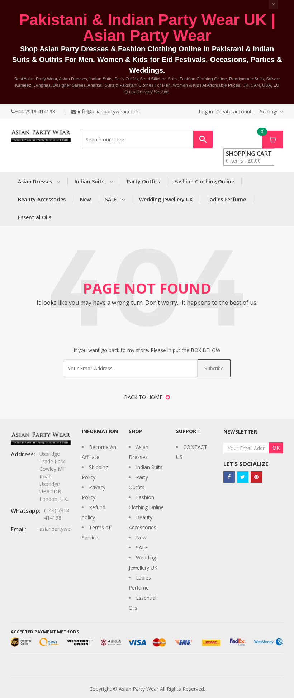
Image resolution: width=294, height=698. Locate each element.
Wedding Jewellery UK (166, 199)
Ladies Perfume (226, 199)
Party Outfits (143, 181)
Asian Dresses (35, 181)
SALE (111, 199)
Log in (206, 111)
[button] (271, 111)
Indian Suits (90, 181)
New (85, 199)
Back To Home (144, 397)
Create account (234, 111)
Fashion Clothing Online (204, 181)
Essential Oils (34, 217)
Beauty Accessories (42, 199)
